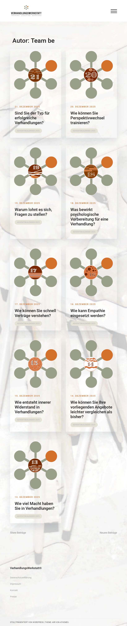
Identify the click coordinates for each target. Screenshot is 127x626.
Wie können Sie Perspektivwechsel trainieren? (87, 118)
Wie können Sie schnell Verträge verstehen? (35, 313)
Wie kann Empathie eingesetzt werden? (87, 313)
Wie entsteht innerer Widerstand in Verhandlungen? (33, 407)
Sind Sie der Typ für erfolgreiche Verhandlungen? (32, 118)
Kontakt (14, 590)
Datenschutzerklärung (20, 577)
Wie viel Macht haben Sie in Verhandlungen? (35, 506)
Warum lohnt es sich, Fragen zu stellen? (33, 212)
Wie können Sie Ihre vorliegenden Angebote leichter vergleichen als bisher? (91, 409)
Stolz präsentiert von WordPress (27, 622)
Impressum (15, 584)
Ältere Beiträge (18, 532)
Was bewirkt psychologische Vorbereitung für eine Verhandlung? (89, 216)
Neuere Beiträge (108, 532)
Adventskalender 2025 (28, 131)
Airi (53, 622)
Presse (13, 596)
